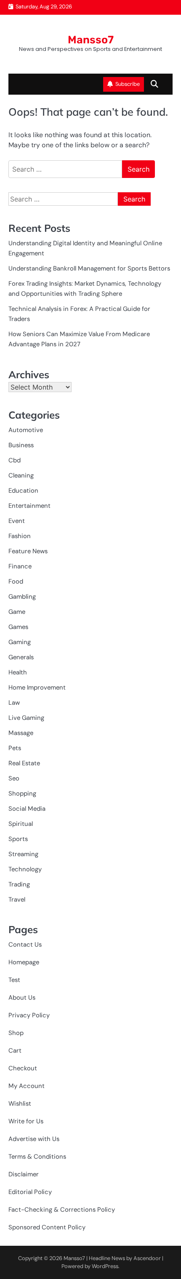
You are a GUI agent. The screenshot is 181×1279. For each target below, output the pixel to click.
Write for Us (25, 1121)
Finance (20, 566)
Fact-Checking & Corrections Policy (61, 1209)
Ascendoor (147, 1258)
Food (15, 581)
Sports (18, 839)
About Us (21, 997)
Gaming (19, 642)
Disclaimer (23, 1174)
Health (17, 672)
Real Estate (24, 763)
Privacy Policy (29, 1015)
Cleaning (21, 475)
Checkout (22, 1068)
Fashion (19, 536)
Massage (20, 733)
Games (18, 627)
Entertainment (29, 506)
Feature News (28, 551)
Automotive (25, 430)
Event (16, 521)
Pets (14, 748)
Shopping (22, 793)
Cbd (14, 460)
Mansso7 (91, 39)
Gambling (22, 596)
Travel (16, 899)
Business (21, 445)
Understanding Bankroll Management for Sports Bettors (89, 268)
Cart (14, 1050)
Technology (25, 869)
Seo (13, 778)
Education (23, 490)
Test (14, 980)
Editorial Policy (30, 1192)
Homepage (23, 962)
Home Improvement (37, 687)
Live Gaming (26, 718)
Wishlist (19, 1103)
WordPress (105, 1266)
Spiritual (20, 824)
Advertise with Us (33, 1139)
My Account (26, 1086)
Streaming (23, 854)
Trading (19, 884)
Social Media (26, 808)
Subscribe (127, 84)
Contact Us (25, 944)
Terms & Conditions (37, 1156)
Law (14, 702)
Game (16, 612)
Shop (16, 1033)
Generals (21, 657)
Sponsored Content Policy (46, 1227)
